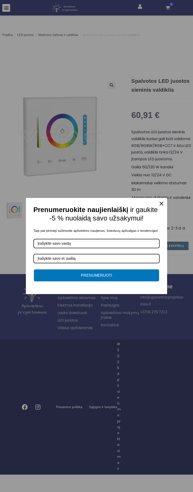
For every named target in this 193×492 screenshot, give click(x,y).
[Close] (161, 203)
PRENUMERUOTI (96, 275)
